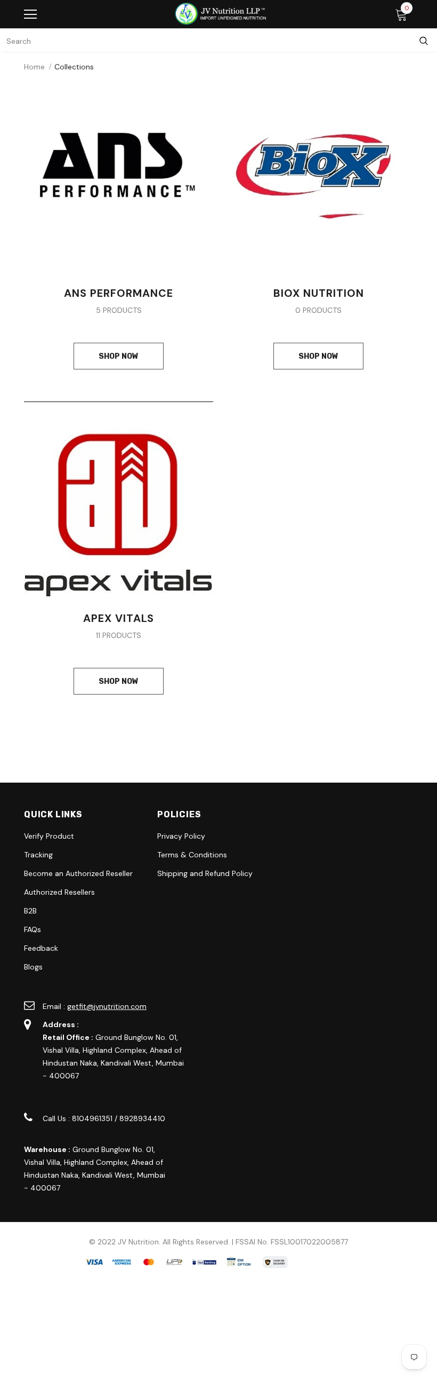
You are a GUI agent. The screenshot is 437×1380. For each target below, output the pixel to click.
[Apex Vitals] (118, 498)
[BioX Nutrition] (318, 175)
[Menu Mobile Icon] (30, 14)
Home (34, 67)
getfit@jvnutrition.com (107, 1006)
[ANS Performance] (118, 175)
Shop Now (119, 356)
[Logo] (221, 14)
